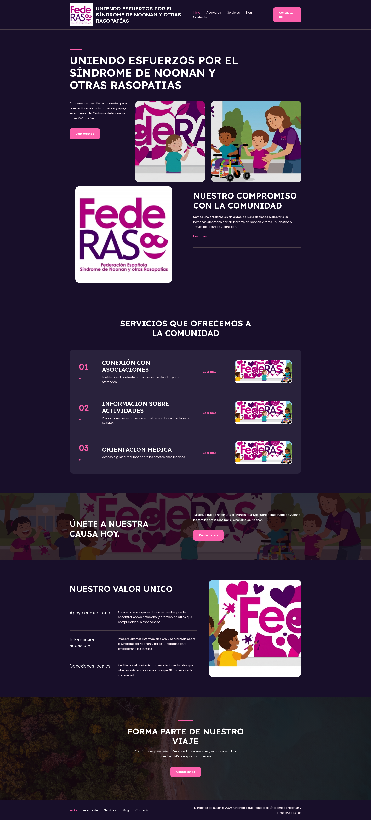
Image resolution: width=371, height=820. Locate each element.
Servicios (233, 12)
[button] (287, 14)
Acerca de (213, 12)
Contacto (200, 17)
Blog (249, 12)
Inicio (196, 12)
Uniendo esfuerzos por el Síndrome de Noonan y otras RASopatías (138, 14)
